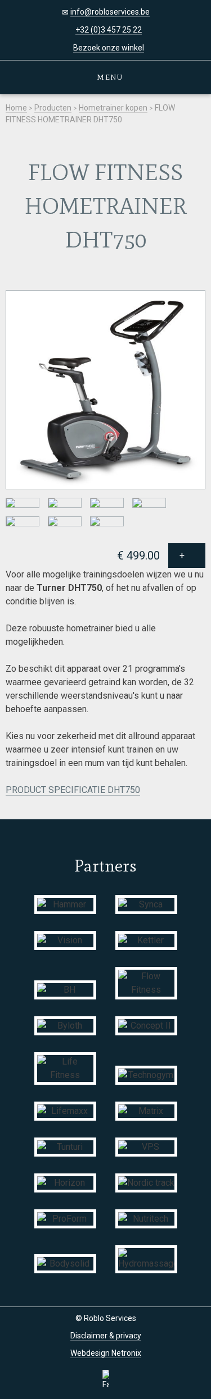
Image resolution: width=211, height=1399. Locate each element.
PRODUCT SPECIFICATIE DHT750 (73, 790)
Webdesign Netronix (105, 1352)
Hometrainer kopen (113, 107)
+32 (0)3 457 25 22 (108, 29)
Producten (52, 107)
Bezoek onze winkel (108, 47)
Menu (109, 77)
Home (16, 107)
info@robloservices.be (110, 11)
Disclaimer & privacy (105, 1335)
